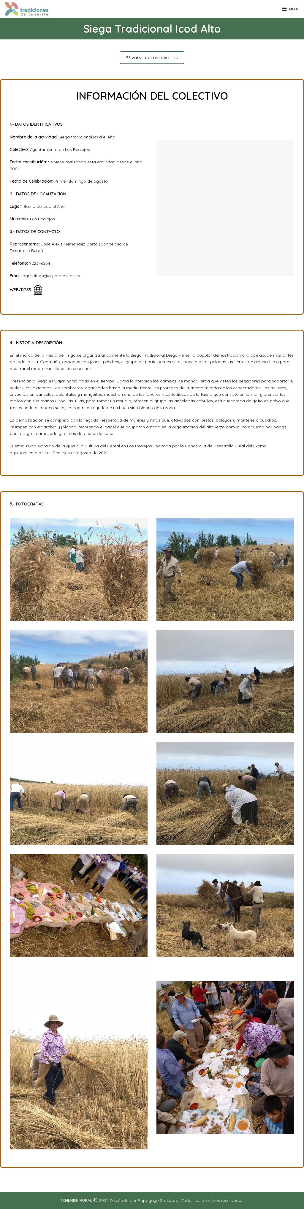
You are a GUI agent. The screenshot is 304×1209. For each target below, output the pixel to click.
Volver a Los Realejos (155, 57)
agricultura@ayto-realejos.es (51, 275)
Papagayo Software (158, 1200)
